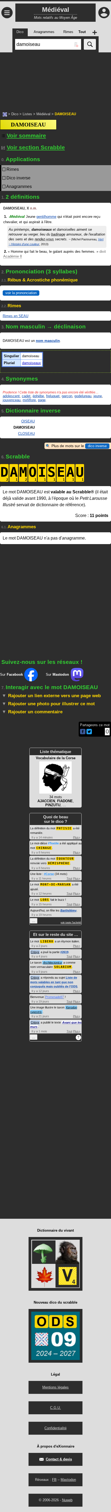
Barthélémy (68, 910)
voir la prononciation (21, 293)
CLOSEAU (26, 434)
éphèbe (38, 396)
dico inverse (97, 446)
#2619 (64, 952)
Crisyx (35, 952)
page (42, 400)
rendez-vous (44, 239)
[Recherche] (90, 44)
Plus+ (76, 837)
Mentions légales (55, 1387)
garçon (67, 396)
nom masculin (48, 341)
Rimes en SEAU (15, 316)
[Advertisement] (55, 79)
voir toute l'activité (71, 922)
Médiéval (43, 114)
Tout (69, 878)
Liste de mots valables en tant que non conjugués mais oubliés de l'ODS (53, 982)
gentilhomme (46, 217)
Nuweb (67, 1500)
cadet (26, 396)
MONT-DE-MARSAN (55, 884)
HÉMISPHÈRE (59, 863)
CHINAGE (43, 848)
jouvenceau (11, 400)
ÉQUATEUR (65, 858)
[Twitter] (89, 733)
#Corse (49, 874)
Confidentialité (55, 1428)
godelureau (82, 396)
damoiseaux (31, 363)
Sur (11, 674)
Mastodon (68, 1480)
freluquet (53, 396)
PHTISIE (64, 828)
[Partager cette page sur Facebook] (82, 732)
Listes (27, 114)
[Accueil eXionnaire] (5, 114)
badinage (58, 234)
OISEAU (28, 421)
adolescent (11, 396)
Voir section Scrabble (36, 147)
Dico (14, 114)
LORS (44, 900)
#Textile (53, 843)
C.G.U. (55, 1408)
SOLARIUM (62, 967)
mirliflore (29, 400)
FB (54, 1480)
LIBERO (46, 941)
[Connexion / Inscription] (104, 12)
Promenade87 (54, 997)
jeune (97, 396)
